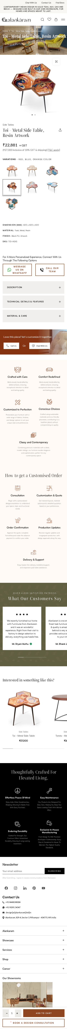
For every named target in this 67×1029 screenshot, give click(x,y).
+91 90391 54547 (13, 907)
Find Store (60, 2)
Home (5, 31)
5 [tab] (40, 649)
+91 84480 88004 (13, 902)
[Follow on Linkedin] (25, 888)
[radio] (12, 170)
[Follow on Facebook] (6, 888)
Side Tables (8, 124)
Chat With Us (31, 2)
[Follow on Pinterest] (34, 888)
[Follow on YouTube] (43, 888)
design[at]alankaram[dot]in (18, 912)
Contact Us (46, 2)
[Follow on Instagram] (15, 888)
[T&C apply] (54, 150)
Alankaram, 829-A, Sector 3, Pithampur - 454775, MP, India (30, 917)
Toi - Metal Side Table (23, 735)
